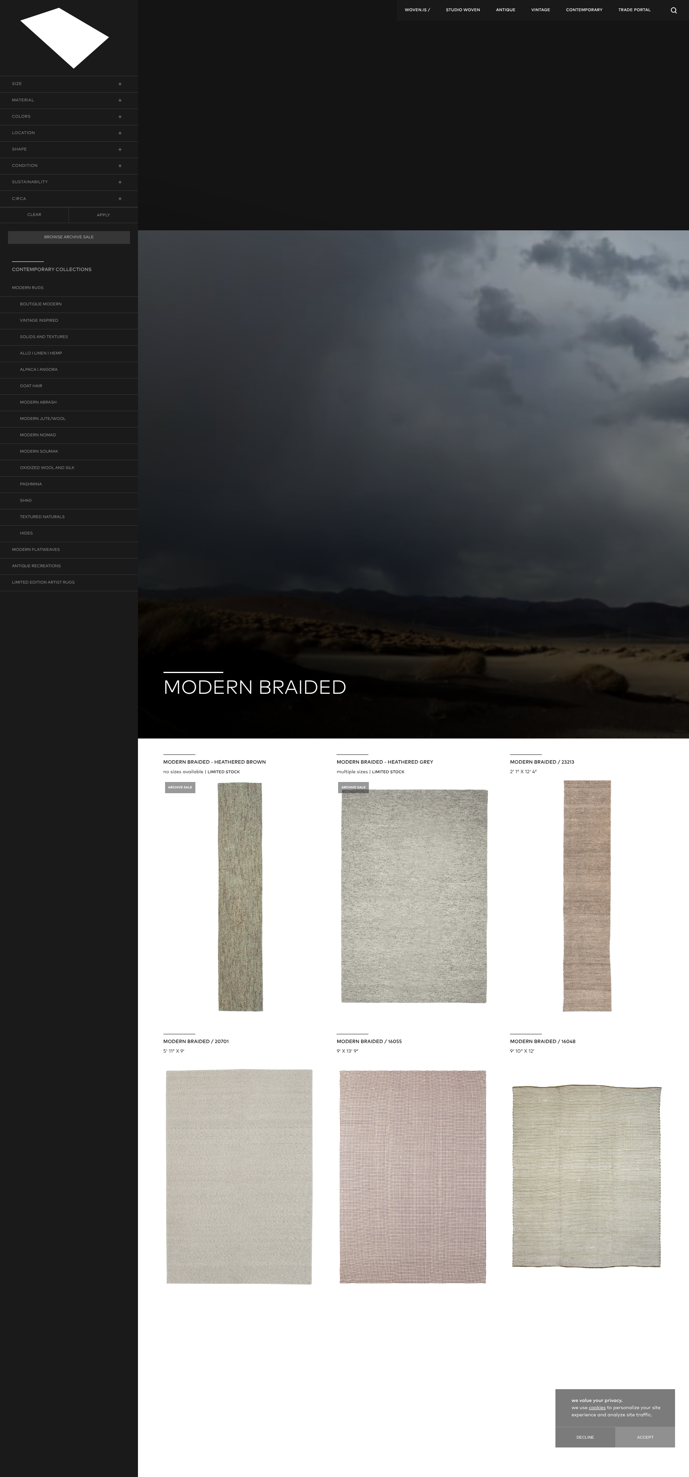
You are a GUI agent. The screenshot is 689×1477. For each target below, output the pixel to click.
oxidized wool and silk (47, 468)
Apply (103, 215)
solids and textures (44, 337)
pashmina (31, 485)
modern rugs (27, 288)
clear (34, 215)
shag (26, 501)
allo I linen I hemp (41, 354)
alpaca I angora (38, 370)
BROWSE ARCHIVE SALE (69, 238)
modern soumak (39, 452)
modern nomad (38, 436)
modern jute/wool (43, 419)
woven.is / (417, 10)
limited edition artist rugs (43, 583)
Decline (585, 1437)
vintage (541, 10)
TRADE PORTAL (634, 10)
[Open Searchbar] (674, 10)
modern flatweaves (36, 550)
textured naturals (42, 517)
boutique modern (41, 305)
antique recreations (36, 566)
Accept (645, 1437)
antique (506, 10)
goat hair (31, 386)
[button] (69, 84)
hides (26, 534)
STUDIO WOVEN (463, 10)
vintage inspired (39, 321)
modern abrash (38, 403)
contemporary (584, 10)
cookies (597, 1408)
